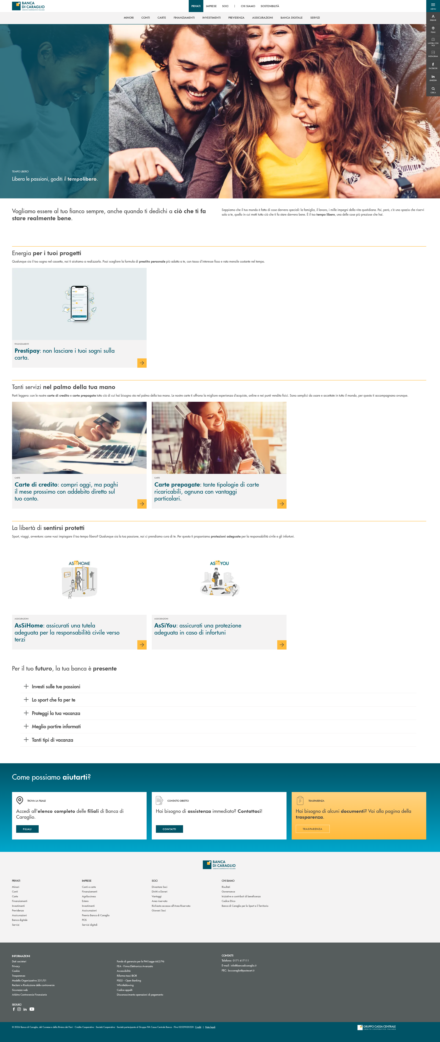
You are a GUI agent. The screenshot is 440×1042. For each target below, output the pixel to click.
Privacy (16, 966)
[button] (433, 6)
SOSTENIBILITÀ (270, 6)
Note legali (210, 1027)
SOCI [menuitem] (225, 6)
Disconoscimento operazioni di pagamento (140, 994)
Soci (154, 880)
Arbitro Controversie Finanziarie (42, 994)
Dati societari (19, 961)
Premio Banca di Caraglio (95, 915)
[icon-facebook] (14, 1009)
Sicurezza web (20, 990)
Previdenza (18, 910)
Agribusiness (89, 896)
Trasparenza (18, 975)
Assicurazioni (19, 915)
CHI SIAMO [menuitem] (248, 6)
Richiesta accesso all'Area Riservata (171, 905)
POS (84, 920)
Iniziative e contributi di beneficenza (241, 896)
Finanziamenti (19, 901)
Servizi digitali (89, 924)
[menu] (235, 6)
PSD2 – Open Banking (142, 980)
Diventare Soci (159, 887)
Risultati (226, 887)
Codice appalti (137, 990)
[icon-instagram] (19, 1009)
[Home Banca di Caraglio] (28, 6)
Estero (85, 901)
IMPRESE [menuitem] (211, 6)
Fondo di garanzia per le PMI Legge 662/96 (153, 961)
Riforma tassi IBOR (140, 975)
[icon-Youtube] (31, 1009)
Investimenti (18, 905)
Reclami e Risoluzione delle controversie (33, 985)
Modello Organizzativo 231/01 (29, 980)
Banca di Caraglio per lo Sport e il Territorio (245, 905)
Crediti (198, 1027)
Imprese (86, 880)
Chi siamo (228, 880)
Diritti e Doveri (159, 891)
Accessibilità (136, 970)
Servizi (15, 924)
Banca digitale (19, 920)
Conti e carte (89, 887)
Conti (15, 891)
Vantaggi (157, 896)
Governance (228, 891)
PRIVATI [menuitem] (196, 6)
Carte (15, 896)
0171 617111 (241, 960)
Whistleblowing (125, 985)
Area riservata (159, 901)
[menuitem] (128, 17)
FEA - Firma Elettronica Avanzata (135, 966)
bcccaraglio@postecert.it (241, 970)
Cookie (16, 970)
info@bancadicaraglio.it (243, 965)
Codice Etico (228, 901)
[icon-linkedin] (25, 1009)
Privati (16, 880)
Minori (15, 887)
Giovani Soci (159, 910)
